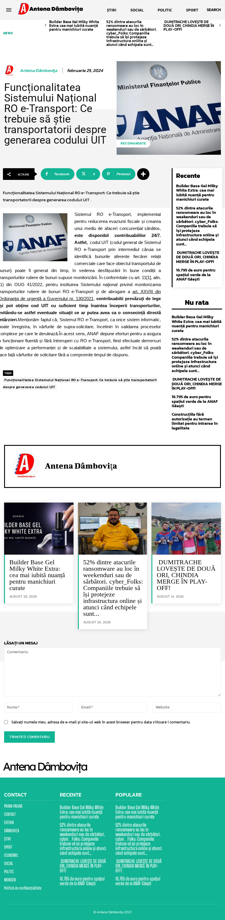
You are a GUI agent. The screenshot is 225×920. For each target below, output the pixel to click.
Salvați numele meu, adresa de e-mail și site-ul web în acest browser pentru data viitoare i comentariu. (100, 722)
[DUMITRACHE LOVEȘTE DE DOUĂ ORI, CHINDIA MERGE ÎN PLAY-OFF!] (186, 528)
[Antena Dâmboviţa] (11, 70)
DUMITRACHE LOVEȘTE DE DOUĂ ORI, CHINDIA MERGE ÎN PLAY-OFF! (188, 25)
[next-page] (220, 25)
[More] (143, 174)
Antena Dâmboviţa (38, 70)
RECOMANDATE (133, 143)
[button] (214, 10)
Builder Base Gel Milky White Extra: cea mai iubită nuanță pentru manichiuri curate (74, 25)
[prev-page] (45, 25)
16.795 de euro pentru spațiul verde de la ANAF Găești (195, 274)
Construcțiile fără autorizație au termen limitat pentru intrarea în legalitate (195, 421)
